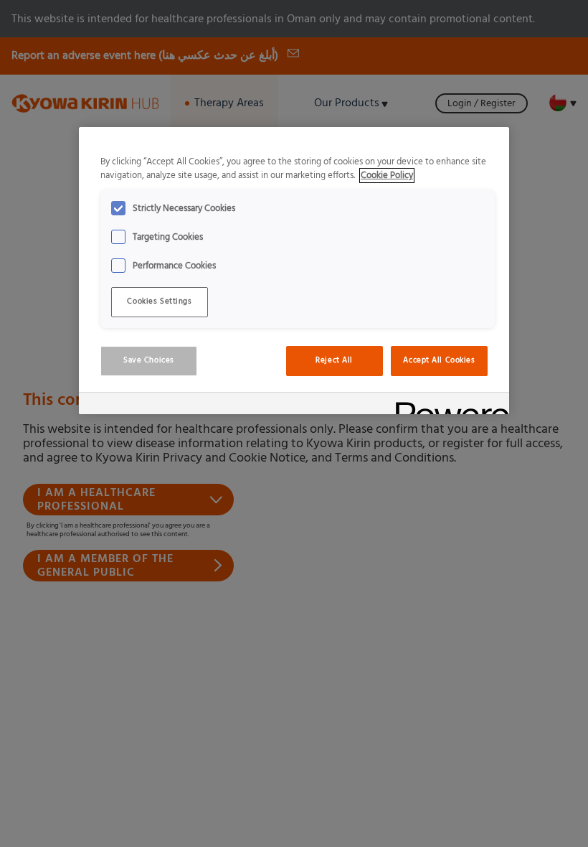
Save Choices (148, 360)
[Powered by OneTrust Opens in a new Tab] (447, 405)
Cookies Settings (159, 301)
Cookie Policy (387, 175)
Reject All (334, 360)
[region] (294, 270)
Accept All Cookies (439, 360)
